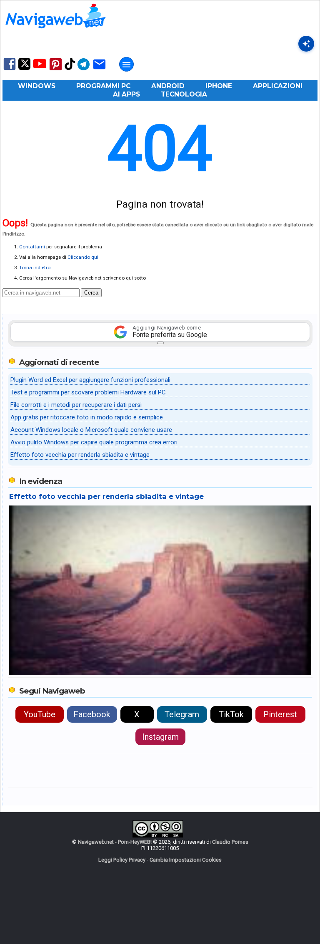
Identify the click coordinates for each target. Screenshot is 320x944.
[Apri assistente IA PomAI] (306, 44)
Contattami (32, 247)
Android (168, 86)
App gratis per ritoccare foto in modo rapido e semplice (86, 417)
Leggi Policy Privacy (121, 860)
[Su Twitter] (24, 68)
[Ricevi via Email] (99, 70)
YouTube (39, 714)
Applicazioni (277, 86)
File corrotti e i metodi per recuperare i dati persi (76, 405)
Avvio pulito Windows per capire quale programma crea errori (94, 442)
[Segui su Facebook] (9, 69)
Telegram (182, 714)
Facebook (91, 714)
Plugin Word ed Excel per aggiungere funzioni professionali (90, 380)
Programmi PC (103, 86)
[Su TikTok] (70, 69)
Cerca (91, 293)
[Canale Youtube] (39, 66)
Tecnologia (184, 94)
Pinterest (280, 714)
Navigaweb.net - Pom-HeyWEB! (115, 842)
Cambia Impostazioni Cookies (186, 860)
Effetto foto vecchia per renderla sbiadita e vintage (80, 454)
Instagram (160, 737)
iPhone (218, 86)
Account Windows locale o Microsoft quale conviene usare (91, 430)
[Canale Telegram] (83, 70)
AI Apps (126, 94)
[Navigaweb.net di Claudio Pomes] (55, 32)
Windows (36, 86)
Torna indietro (34, 267)
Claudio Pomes (230, 842)
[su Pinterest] (55, 70)
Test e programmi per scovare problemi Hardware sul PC (88, 392)
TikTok (231, 714)
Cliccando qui (83, 257)
